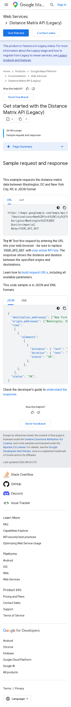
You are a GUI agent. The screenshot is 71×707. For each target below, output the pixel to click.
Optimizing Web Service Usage (22, 543)
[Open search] (52, 4)
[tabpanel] (35, 220)
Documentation (17, 76)
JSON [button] (10, 300)
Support (8, 609)
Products (20, 71)
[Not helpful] (33, 89)
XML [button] (24, 300)
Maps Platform (40, 4)
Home (6, 71)
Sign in (61, 4)
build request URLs (35, 272)
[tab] (9, 199)
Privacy (19, 688)
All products (10, 672)
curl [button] (21, 200)
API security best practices (19, 537)
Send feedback (18, 97)
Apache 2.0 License (14, 447)
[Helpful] (27, 89)
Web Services (15, 16)
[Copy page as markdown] (20, 119)
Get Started (16, 33)
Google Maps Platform (43, 71)
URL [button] (9, 200)
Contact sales (46, 33)
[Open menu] (6, 4)
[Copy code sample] (64, 208)
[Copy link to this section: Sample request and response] (7, 170)
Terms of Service (13, 615)
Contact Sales (12, 602)
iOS (5, 566)
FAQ (5, 524)
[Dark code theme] (58, 208)
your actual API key (45, 250)
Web (6, 573)
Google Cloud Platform (17, 659)
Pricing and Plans (13, 596)
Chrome (8, 647)
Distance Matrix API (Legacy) (35, 23)
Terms (7, 688)
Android (8, 560)
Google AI (9, 666)
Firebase (8, 653)
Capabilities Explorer (15, 530)
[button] (35, 146)
